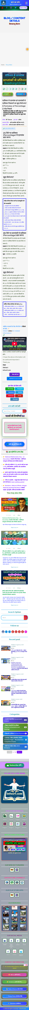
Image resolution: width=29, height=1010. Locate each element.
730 (13, 688)
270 (13, 677)
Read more (14, 527)
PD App (6, 94)
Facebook (11, 392)
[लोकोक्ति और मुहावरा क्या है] (14, 845)
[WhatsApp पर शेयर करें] (7, 89)
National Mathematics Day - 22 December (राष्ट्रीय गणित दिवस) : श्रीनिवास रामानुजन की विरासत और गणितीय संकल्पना (14, 459)
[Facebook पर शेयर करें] (13, 89)
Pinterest (11, 395)
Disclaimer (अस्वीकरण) (15, 1003)
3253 (19, 588)
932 (19, 515)
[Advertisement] (14, 47)
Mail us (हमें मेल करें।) (15, 974)
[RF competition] (7, 882)
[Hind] (22, 882)
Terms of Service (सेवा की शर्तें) (15, 989)
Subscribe (23, 7)
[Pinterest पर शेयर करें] (19, 89)
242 (13, 660)
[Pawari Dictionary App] (12, 895)
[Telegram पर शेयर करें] (10, 89)
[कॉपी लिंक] (3, 89)
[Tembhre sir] (17, 882)
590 (13, 648)
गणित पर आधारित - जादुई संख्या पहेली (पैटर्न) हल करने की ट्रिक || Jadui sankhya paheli (15, 481)
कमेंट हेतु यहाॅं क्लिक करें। (15, 444)
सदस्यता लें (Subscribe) (15, 378)
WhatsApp (10, 388)
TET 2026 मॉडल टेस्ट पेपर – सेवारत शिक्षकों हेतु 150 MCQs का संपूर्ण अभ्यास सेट (19, 652)
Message (15, 399)
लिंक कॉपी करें (15, 374)
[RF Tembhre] (12, 882)
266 (13, 702)
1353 (19, 548)
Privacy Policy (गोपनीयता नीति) (15, 996)
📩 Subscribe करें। (14, 765)
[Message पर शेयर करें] (25, 89)
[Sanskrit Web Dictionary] (17, 870)
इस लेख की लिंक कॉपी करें (9, 128)
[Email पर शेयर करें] (22, 89)
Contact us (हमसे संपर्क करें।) (15, 981)
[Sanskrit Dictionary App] (17, 895)
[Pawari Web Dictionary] (12, 870)
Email (19, 395)
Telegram (20, 388)
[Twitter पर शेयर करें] (16, 89)
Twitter (20, 392)
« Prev (9, 752)
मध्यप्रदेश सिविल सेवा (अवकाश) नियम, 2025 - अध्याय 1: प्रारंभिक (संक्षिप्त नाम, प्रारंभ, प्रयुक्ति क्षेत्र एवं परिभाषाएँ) (19, 706)
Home (2, 64)
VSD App (20, 94)
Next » (19, 752)
